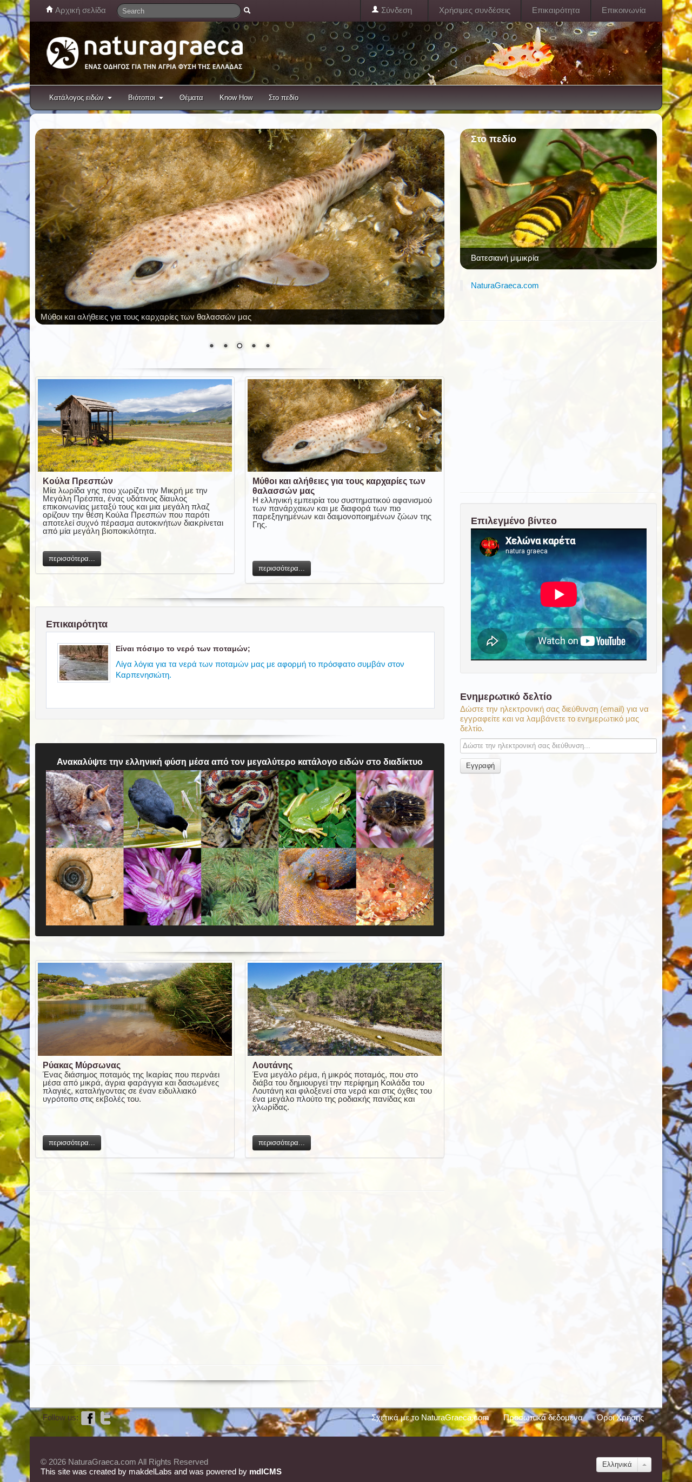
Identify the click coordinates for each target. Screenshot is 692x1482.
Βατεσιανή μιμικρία (505, 257)
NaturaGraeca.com (505, 285)
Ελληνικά (617, 1464)
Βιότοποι (141, 98)
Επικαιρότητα (556, 10)
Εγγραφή (480, 766)
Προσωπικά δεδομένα (543, 1417)
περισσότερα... (72, 558)
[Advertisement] (232, 1277)
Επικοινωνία (624, 10)
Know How (235, 98)
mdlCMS (265, 1471)
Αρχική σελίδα (80, 10)
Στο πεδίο (283, 98)
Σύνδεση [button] (395, 10)
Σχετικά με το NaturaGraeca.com (430, 1417)
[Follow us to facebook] (88, 1417)
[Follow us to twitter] (105, 1417)
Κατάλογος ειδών (76, 98)
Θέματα (191, 98)
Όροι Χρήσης (620, 1417)
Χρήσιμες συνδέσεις (474, 10)
